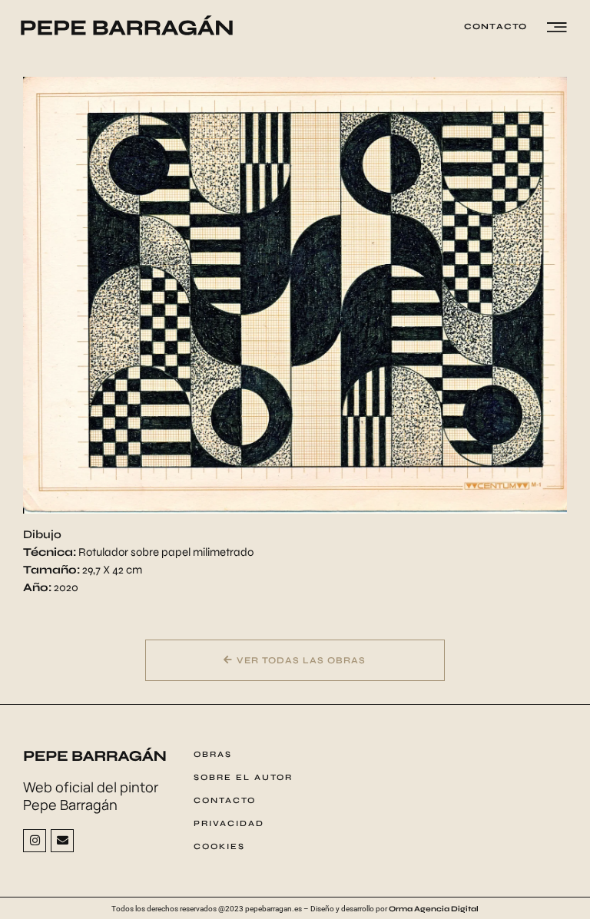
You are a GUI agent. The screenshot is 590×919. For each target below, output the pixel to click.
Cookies (219, 846)
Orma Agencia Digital (434, 909)
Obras (213, 754)
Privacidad (229, 823)
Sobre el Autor (243, 777)
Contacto (225, 800)
